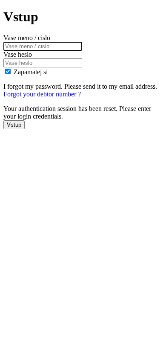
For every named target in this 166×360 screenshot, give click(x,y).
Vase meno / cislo (26, 37)
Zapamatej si (31, 71)
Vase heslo (17, 54)
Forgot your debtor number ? (42, 94)
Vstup (14, 125)
